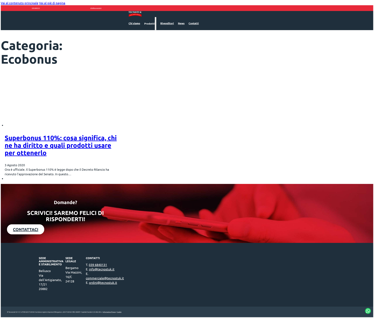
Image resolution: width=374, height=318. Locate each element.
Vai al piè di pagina (52, 3)
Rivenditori (167, 23)
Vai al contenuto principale (19, 3)
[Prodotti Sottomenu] (155, 23)
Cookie (119, 312)
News (181, 23)
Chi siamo (134, 23)
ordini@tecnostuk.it (103, 282)
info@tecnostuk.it (101, 269)
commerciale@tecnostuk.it (105, 278)
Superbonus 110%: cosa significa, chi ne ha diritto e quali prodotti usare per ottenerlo (61, 145)
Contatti (194, 23)
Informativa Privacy (109, 312)
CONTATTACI (25, 229)
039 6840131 (98, 265)
